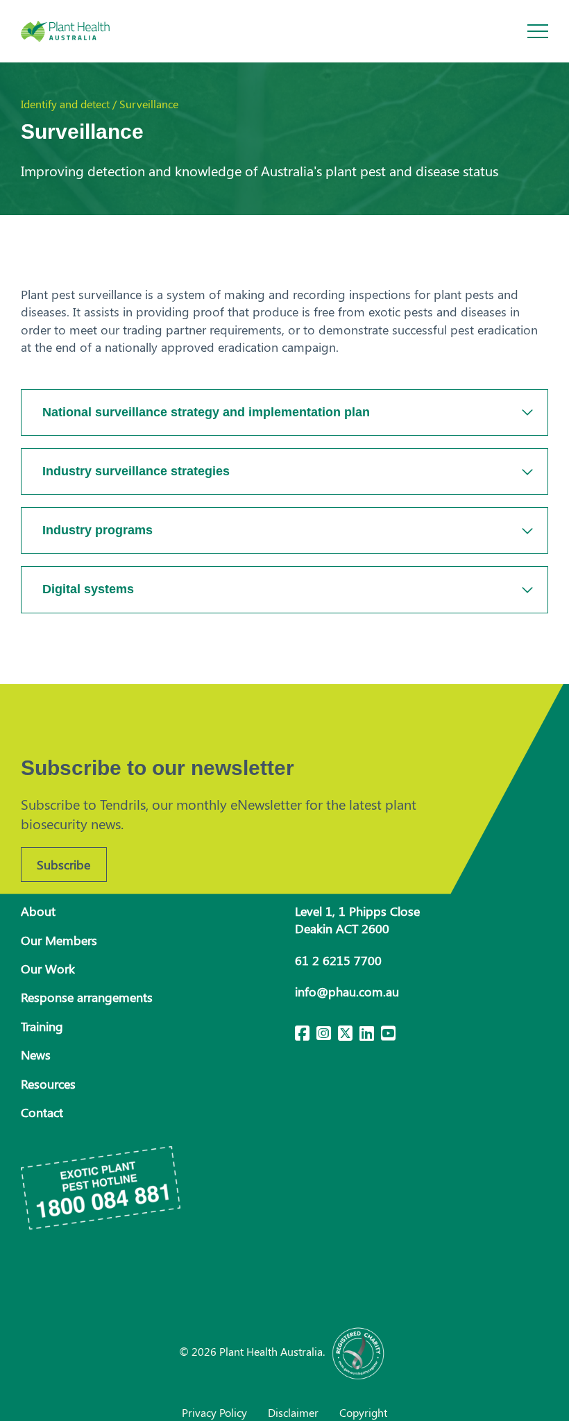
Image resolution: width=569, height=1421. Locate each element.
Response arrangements (87, 997)
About (38, 911)
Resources (48, 1083)
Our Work (48, 968)
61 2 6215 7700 (338, 960)
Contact (42, 1112)
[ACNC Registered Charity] (359, 1351)
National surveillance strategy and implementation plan (206, 412)
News (36, 1054)
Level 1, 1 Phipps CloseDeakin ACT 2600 (357, 920)
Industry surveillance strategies (136, 471)
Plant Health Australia (80, 31)
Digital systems (88, 589)
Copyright (363, 1412)
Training (42, 1026)
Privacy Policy (214, 1412)
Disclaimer (293, 1412)
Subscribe (63, 864)
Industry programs (97, 530)
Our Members (59, 940)
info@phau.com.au (347, 991)
